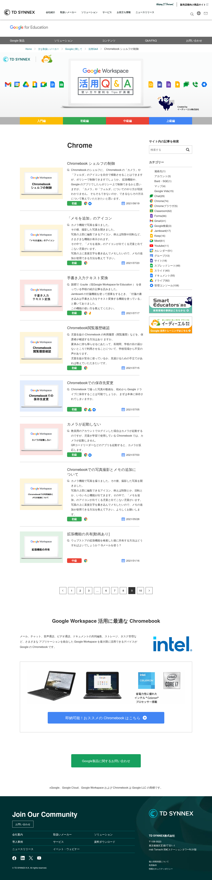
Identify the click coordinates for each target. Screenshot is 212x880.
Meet (159, 241)
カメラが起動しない (84, 424)
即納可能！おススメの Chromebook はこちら (102, 717)
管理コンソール (166, 285)
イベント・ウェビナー (66, 849)
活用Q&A (93, 48)
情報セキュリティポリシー (161, 868)
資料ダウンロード (104, 842)
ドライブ (162, 280)
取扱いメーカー (68, 12)
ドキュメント (164, 275)
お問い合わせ (194, 40)
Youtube (161, 246)
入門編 (41, 121)
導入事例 (17, 842)
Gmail (160, 221)
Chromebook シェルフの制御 (91, 163)
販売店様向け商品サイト (193, 4)
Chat (159, 196)
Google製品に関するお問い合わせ (106, 760)
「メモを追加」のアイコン (89, 218)
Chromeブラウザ (166, 206)
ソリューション (89, 12)
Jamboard (162, 231)
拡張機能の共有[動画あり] (88, 533)
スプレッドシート (167, 266)
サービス (107, 12)
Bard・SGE (162, 181)
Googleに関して (73, 48)
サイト (160, 261)
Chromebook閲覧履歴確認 (88, 327)
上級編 (170, 121)
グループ (162, 256)
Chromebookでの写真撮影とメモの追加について (101, 472)
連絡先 (159, 171)
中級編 (127, 121)
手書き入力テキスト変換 (87, 277)
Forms (160, 216)
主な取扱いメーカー (48, 48)
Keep (159, 236)
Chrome (161, 201)
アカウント (162, 176)
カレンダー (163, 251)
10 (140, 590)
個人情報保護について (159, 861)
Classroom (163, 211)
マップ (159, 186)
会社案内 (17, 834)
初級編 (84, 121)
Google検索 (162, 226)
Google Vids (164, 191)
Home (29, 48)
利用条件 (153, 865)
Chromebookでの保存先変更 (90, 382)
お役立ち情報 (124, 12)
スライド (162, 271)
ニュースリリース (145, 12)
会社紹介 (50, 12)
